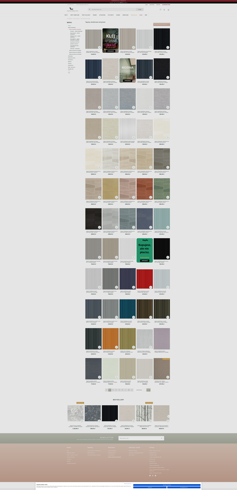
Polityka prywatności (127, 483)
